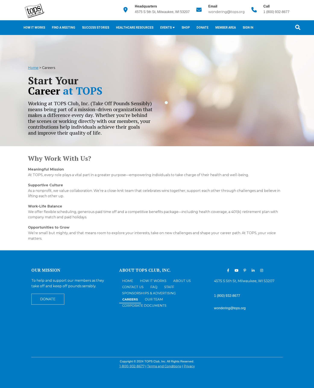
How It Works (34, 27)
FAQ (153, 287)
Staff (169, 287)
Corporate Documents (144, 306)
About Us (182, 281)
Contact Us (133, 287)
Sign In (248, 27)
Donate (202, 27)
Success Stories (95, 27)
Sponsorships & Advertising (149, 293)
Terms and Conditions (164, 366)
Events (166, 27)
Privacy (189, 366)
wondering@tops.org (226, 12)
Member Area (225, 27)
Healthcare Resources (134, 27)
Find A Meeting (63, 27)
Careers (130, 299)
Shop (186, 27)
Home (33, 68)
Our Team (154, 299)
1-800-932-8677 (132, 366)
